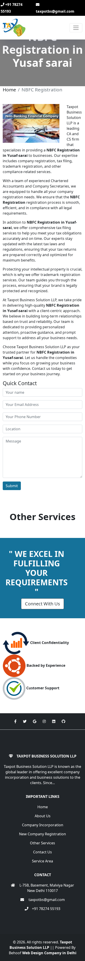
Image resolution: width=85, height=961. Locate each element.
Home (9, 89)
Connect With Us (42, 604)
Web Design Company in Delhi (49, 952)
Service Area (42, 861)
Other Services (42, 843)
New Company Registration (42, 833)
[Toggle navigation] (76, 27)
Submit (12, 485)
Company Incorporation (42, 824)
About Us (43, 815)
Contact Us (42, 852)
